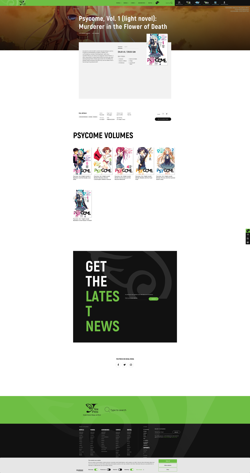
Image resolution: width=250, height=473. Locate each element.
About (144, 434)
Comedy (90, 116)
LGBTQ (80, 445)
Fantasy (80, 441)
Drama (80, 439)
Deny (168, 469)
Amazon (121, 59)
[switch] (109, 470)
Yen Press (145, 450)
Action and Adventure (83, 116)
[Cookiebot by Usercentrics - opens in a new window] (79, 470)
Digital (129, 430)
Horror (80, 443)
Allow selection (167, 465)
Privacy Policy (167, 437)
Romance (95, 116)
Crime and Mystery (81, 437)
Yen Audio (145, 455)
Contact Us (145, 445)
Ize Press (145, 457)
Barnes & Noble (133, 59)
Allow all (168, 461)
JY (143, 453)
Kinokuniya (121, 62)
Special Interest (80, 454)
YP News (145, 431)
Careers (144, 436)
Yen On (144, 451)
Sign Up (176, 432)
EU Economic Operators (145, 443)
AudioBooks (105, 430)
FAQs (144, 438)
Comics (118, 430)
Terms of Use (174, 437)
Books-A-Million (123, 60)
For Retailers (145, 440)
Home (74, 8)
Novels (77, 8)
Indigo (131, 60)
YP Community (146, 429)
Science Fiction (80, 449)
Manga (92, 430)
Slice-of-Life (81, 452)
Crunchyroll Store (132, 63)
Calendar (145, 433)
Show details (139, 469)
